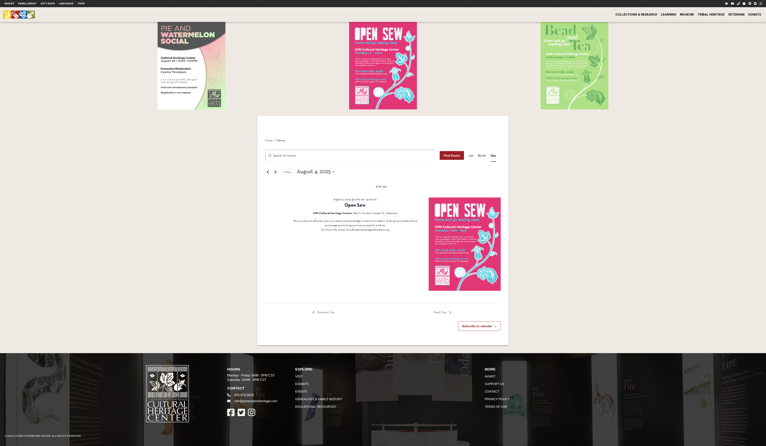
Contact (492, 391)
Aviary (9, 3)
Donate (754, 14)
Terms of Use (496, 406)
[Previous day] (267, 172)
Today (287, 172)
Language (66, 3)
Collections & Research (636, 14)
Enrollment (27, 3)
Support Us (494, 384)
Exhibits (302, 384)
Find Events (452, 155)
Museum (687, 14)
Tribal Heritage (711, 14)
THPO (81, 3)
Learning (668, 14)
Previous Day (326, 312)
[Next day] (275, 172)
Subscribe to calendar (477, 326)
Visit (299, 376)
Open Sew (355, 205)
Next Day (440, 312)
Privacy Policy (497, 399)
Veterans (736, 14)
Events (269, 140)
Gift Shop (47, 3)
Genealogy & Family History (318, 399)
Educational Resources (315, 406)
